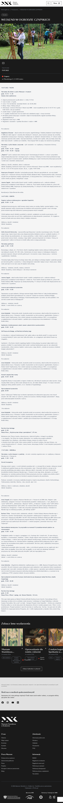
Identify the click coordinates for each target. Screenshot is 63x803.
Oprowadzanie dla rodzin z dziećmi (34, 650)
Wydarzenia (35, 745)
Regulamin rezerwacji (38, 763)
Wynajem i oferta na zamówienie (10, 768)
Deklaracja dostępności (39, 768)
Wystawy (35, 740)
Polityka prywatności (38, 766)
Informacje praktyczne (38, 738)
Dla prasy (4, 748)
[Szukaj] (48, 3)
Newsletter (35, 774)
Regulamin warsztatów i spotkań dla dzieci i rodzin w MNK (20, 121)
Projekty (3, 766)
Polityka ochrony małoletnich (40, 771)
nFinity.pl (35, 788)
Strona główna (5, 9)
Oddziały (35, 743)
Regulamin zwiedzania (38, 761)
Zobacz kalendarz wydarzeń (31, 669)
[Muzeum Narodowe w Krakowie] (9, 3)
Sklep (2, 771)
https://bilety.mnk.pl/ (13, 106)
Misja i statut (5, 740)
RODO (34, 758)
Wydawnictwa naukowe (8, 758)
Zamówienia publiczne (7, 761)
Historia (3, 738)
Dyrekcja (3, 743)
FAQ (33, 748)
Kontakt (3, 745)
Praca (3, 763)
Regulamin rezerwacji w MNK (11, 119)
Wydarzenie (14, 9)
